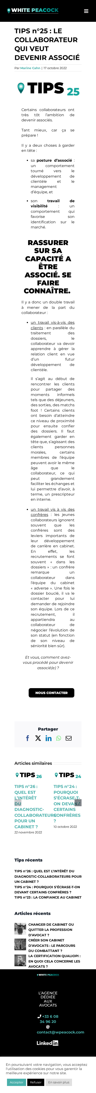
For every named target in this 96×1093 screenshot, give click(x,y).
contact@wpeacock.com (60, 1032)
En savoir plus (58, 1082)
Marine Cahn (30, 68)
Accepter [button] (16, 1082)
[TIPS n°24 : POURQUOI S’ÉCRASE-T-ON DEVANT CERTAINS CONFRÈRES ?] (68, 773)
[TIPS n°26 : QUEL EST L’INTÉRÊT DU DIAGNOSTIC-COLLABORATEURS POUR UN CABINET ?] (28, 773)
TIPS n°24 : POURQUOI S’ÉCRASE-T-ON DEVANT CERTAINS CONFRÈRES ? (67, 804)
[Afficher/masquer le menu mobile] (86, 11)
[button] (17, 802)
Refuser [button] (35, 1082)
